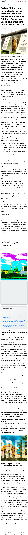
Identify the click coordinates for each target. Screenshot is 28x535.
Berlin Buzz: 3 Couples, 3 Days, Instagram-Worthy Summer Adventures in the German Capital (14, 321)
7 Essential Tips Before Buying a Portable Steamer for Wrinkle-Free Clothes (14, 312)
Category (8, 4)
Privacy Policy (8, 532)
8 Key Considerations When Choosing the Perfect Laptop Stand (14, 316)
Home (2, 4)
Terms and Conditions (10, 534)
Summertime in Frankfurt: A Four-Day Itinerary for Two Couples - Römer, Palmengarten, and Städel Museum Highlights (14, 325)
